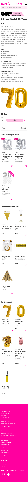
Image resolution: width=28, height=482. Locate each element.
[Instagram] (5, 475)
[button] (25, 3)
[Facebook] (2, 475)
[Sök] (25, 7)
